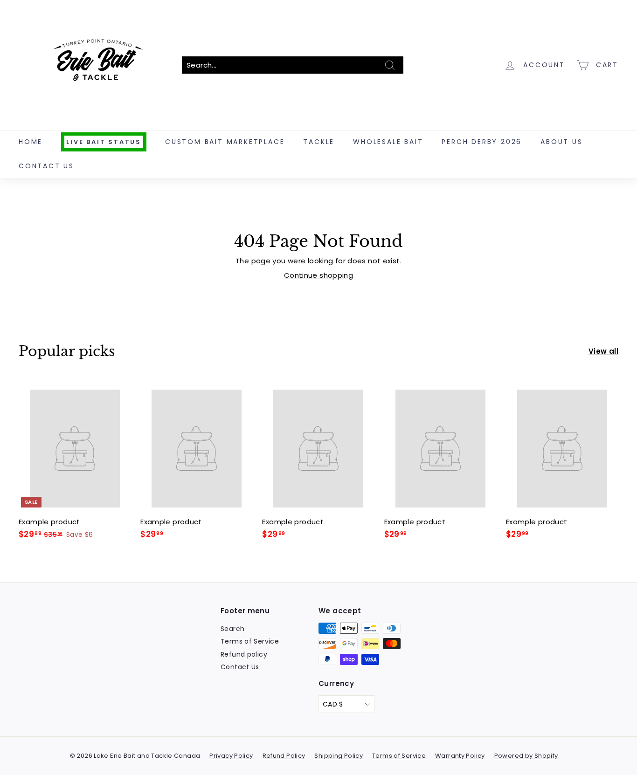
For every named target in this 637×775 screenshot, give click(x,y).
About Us (561, 141)
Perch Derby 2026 (482, 141)
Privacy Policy (231, 755)
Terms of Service (250, 641)
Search (232, 628)
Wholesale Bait (388, 141)
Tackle (318, 141)
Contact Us (46, 166)
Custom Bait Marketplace (224, 141)
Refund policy (244, 654)
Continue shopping (318, 275)
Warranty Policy (460, 755)
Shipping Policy (338, 755)
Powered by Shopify (526, 755)
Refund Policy (284, 755)
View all (603, 351)
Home (30, 141)
